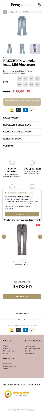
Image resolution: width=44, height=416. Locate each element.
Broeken (18, 12)
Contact (8, 146)
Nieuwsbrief (7, 348)
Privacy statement (9, 366)
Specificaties (11, 118)
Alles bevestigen (22, 214)
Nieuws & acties (9, 351)
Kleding (11, 12)
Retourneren (30, 353)
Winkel (5, 353)
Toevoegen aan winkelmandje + (22, 101)
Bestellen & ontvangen (17, 132)
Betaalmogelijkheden (33, 348)
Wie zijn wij (7, 346)
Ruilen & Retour (12, 139)
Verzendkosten (30, 346)
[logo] (21, 5)
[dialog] (22, 204)
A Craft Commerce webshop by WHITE (22, 411)
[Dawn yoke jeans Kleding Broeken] (22, 26)
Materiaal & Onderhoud (17, 125)
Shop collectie (22, 296)
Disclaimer (7, 364)
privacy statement (28, 201)
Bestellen (28, 351)
